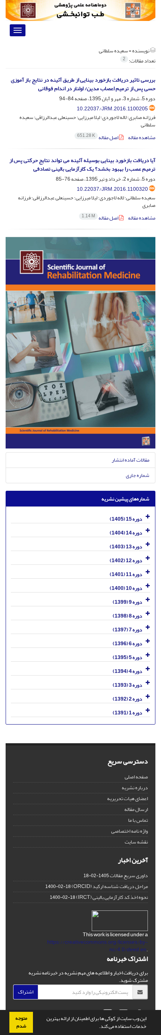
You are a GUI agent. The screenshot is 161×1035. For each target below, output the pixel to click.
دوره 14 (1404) (126, 533)
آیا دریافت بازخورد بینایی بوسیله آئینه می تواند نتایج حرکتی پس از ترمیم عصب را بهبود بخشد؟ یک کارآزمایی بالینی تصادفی (82, 164)
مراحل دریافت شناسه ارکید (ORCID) (110, 886)
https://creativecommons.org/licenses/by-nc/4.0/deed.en (97, 946)
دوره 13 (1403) (126, 547)
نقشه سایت (136, 842)
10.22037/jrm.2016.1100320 (112, 189)
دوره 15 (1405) (126, 519)
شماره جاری (137, 475)
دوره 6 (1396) (127, 644)
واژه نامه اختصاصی (129, 831)
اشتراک (25, 992)
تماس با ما (138, 820)
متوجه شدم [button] (21, 1022)
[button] (97, 1027)
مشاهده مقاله (141, 137)
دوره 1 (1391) (127, 713)
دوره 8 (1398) (127, 616)
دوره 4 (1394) (127, 671)
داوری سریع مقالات (129, 875)
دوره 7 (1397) (127, 630)
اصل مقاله (98, 137)
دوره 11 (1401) (126, 574)
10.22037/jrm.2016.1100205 (112, 109)
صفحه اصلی (136, 777)
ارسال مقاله (136, 809)
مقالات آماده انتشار (130, 460)
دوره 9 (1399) (127, 602)
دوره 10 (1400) (126, 588)
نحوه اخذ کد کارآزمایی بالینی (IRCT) (112, 897)
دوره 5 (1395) (127, 657)
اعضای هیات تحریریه (127, 798)
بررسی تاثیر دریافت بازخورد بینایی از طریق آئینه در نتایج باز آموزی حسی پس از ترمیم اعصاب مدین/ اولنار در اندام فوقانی (83, 84)
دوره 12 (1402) (126, 560)
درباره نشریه (135, 788)
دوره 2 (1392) (127, 699)
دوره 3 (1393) (127, 685)
